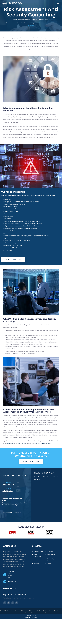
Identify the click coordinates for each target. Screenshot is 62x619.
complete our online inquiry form (42, 443)
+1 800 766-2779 (8, 484)
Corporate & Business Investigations (27, 23)
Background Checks (38, 551)
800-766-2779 (31, 616)
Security (49, 563)
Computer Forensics (39, 559)
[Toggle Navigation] (58, 2)
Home (7, 23)
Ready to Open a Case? (14, 260)
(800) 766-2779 (11, 572)
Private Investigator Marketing (12, 610)
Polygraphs (36, 563)
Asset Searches (51, 554)
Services (13, 23)
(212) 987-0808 (11, 577)
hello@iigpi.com (10, 443)
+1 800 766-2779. (22, 443)
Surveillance (50, 551)
